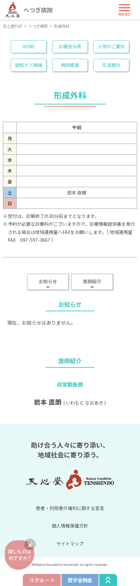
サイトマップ (70, 543)
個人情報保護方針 (70, 525)
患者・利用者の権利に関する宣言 (70, 508)
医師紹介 (92, 281)
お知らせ (48, 281)
